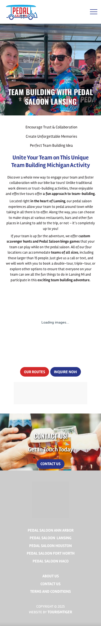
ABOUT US (50, 576)
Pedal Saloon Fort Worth (51, 553)
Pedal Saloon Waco (51, 561)
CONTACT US (50, 583)
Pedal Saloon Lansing (50, 538)
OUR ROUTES (34, 371)
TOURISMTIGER (60, 612)
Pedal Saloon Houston (50, 545)
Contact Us (50, 463)
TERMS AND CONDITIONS (50, 591)
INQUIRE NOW (65, 371)
